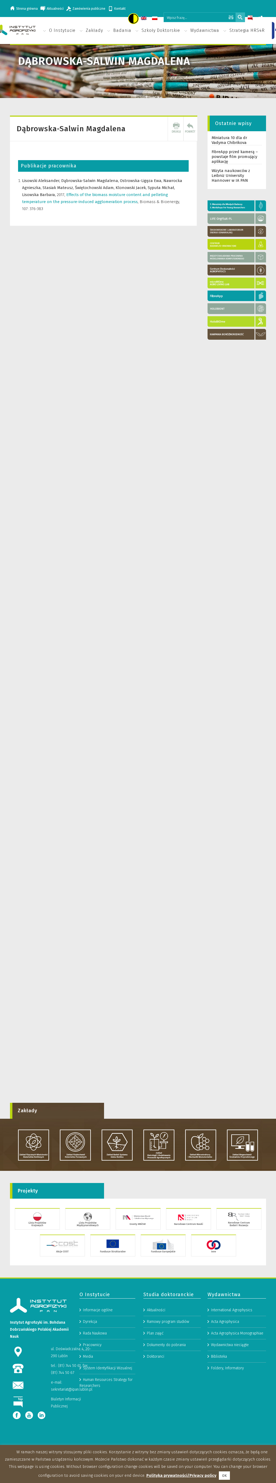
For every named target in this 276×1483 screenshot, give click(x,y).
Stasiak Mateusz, (59, 187)
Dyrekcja (90, 1321)
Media (88, 1356)
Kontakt (120, 9)
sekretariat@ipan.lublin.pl (71, 1389)
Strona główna (27, 9)
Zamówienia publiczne (89, 9)
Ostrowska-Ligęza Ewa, (141, 180)
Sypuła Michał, (161, 187)
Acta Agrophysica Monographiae (237, 1333)
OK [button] (224, 1476)
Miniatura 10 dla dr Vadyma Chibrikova (229, 140)
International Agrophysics (231, 1310)
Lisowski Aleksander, (41, 180)
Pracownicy (92, 1345)
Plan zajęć (155, 1333)
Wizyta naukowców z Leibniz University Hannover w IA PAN (231, 175)
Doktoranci (155, 1356)
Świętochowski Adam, (95, 187)
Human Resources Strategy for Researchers (106, 1382)
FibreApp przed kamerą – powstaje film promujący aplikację (235, 156)
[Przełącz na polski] (155, 19)
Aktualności (55, 9)
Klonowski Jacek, (132, 187)
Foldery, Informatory (227, 1368)
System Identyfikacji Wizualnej (107, 1368)
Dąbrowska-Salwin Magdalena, (90, 180)
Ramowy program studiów (168, 1321)
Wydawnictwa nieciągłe (230, 1345)
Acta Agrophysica (225, 1321)
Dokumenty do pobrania (166, 1345)
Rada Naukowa (95, 1333)
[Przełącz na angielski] (144, 19)
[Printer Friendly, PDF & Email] (176, 129)
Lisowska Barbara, (39, 194)
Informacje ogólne (98, 1310)
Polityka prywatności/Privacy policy (181, 1475)
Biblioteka (219, 1356)
